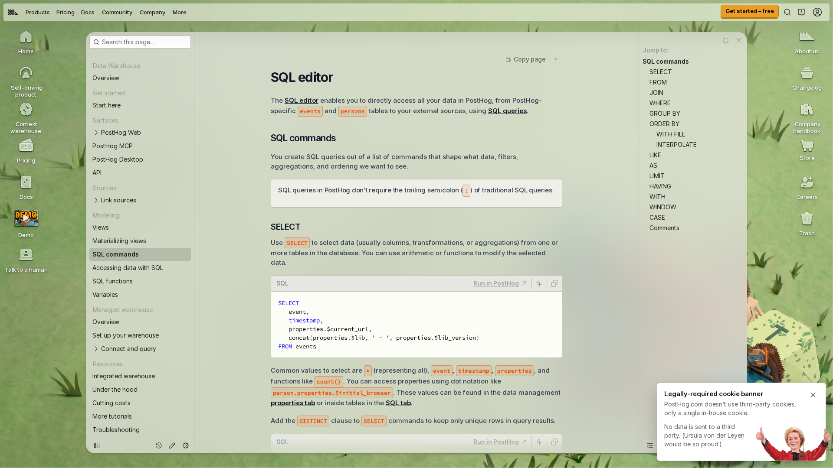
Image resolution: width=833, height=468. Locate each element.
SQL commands (666, 61)
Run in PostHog (496, 283)
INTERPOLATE (676, 144)
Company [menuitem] (152, 12)
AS (653, 165)
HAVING (660, 186)
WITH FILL (670, 134)
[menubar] (97, 12)
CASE (657, 217)
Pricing (65, 12)
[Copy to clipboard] (554, 283)
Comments (664, 227)
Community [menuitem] (117, 12)
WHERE (660, 103)
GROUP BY (664, 113)
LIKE (655, 155)
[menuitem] (13, 12)
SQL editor (301, 100)
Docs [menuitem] (88, 12)
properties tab (293, 403)
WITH (657, 196)
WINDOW (662, 207)
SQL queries (507, 111)
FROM (658, 82)
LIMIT (657, 175)
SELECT (660, 71)
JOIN (656, 92)
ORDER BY (664, 123)
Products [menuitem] (38, 12)
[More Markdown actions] (555, 59)
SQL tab (398, 403)
